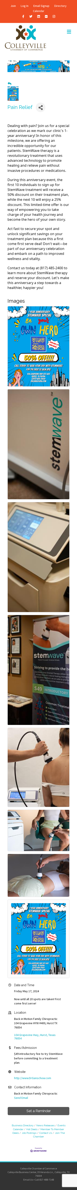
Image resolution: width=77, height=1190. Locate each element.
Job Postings (29, 1132)
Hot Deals (31, 1129)
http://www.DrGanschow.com (32, 1078)
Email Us (28, 1179)
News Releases (45, 1125)
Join (13, 6)
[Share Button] (40, 107)
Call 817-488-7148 (44, 1179)
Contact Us (45, 1132)
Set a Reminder (39, 1111)
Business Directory (22, 1125)
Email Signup (41, 6)
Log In (24, 6)
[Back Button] (9, 83)
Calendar (38, 11)
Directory (60, 6)
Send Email (21, 1098)
